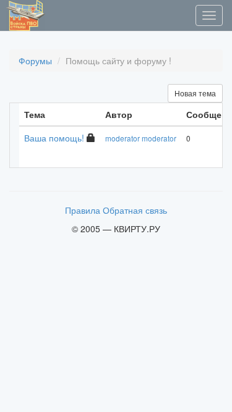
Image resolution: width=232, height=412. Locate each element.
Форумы (35, 60)
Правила (82, 210)
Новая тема (195, 93)
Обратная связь (135, 210)
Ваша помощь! (55, 138)
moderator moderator (140, 138)
